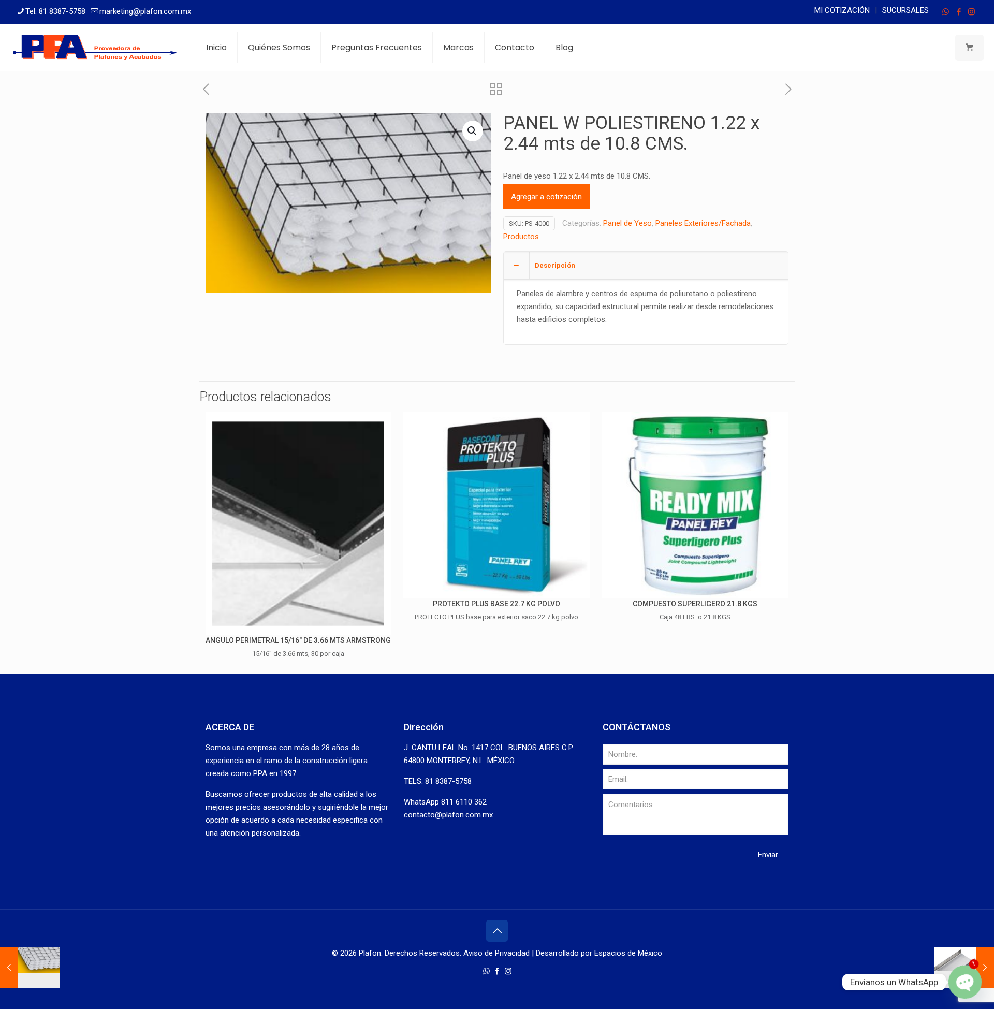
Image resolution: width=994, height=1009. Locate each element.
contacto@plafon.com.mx (448, 815)
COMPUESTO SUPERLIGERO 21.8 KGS (695, 603)
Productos (521, 236)
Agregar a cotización (546, 196)
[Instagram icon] (971, 12)
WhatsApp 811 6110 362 (445, 802)
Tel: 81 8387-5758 (55, 11)
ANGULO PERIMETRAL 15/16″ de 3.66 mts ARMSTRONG (298, 640)
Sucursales (905, 10)
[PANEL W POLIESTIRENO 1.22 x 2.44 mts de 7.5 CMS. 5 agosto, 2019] (30, 967)
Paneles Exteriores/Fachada (703, 223)
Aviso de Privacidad (496, 953)
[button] (472, 131)
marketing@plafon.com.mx (145, 11)
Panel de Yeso (627, 223)
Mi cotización (842, 10)
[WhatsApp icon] (945, 12)
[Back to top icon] (497, 931)
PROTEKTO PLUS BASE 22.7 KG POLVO (496, 603)
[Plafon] (95, 47)
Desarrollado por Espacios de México (599, 953)
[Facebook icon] (958, 12)
